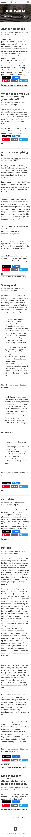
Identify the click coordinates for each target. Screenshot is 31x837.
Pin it (7, 81)
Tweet (7, 77)
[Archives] (16, 2)
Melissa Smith (13, 32)
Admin (23, 833)
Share (17, 77)
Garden (6, 274)
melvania (5, 2)
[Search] (12, 2)
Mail (15, 81)
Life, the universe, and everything (15, 85)
